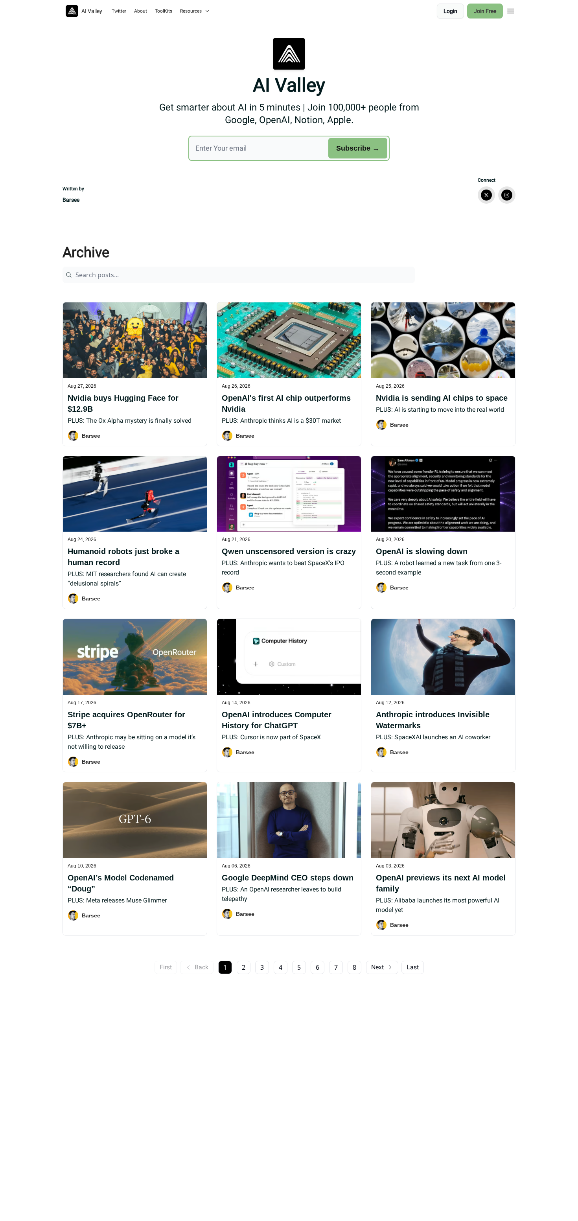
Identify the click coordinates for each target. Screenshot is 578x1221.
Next (377, 967)
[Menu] (510, 10)
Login (450, 11)
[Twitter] (486, 195)
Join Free (485, 11)
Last (413, 967)
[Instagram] (506, 195)
